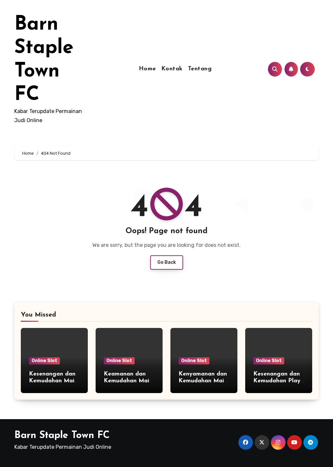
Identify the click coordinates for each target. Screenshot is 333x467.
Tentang (200, 69)
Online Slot (44, 360)
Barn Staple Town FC (62, 436)
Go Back (166, 262)
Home (147, 69)
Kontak (172, 69)
